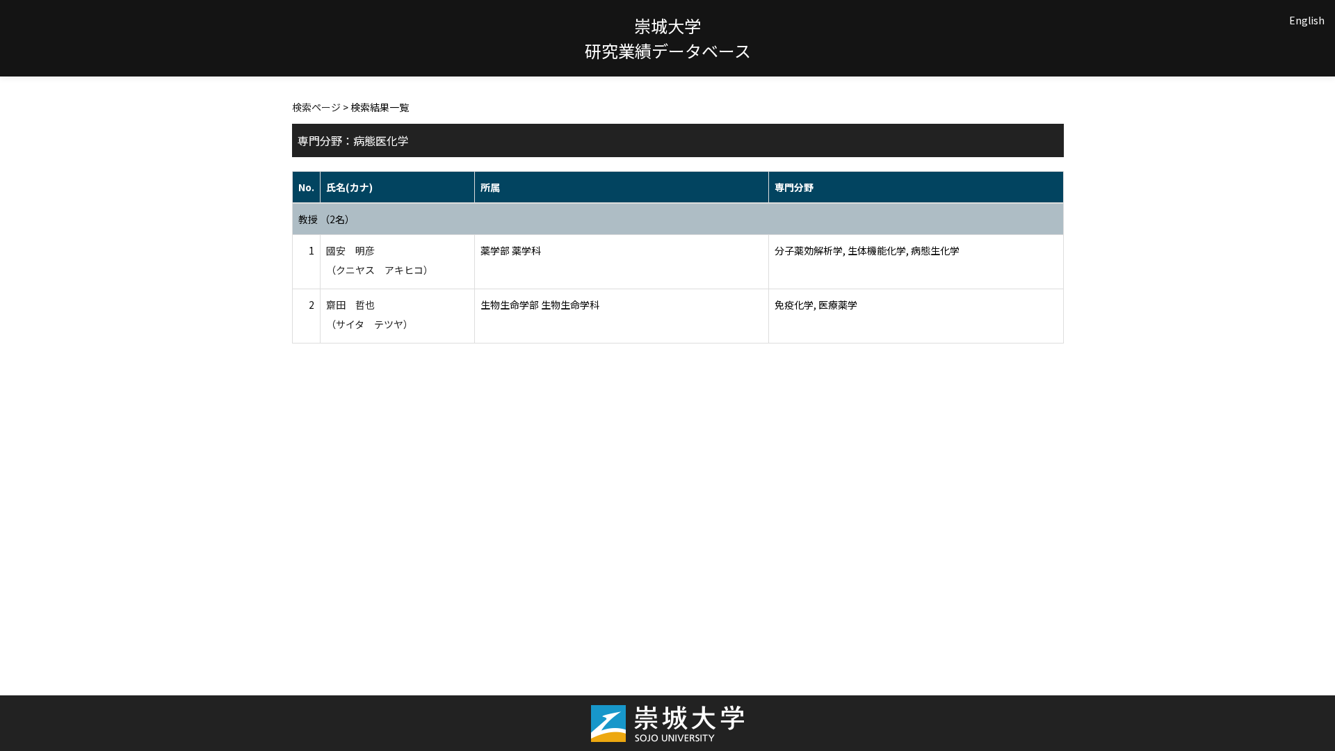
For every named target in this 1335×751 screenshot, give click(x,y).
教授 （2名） (326, 219)
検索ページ (316, 107)
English (1307, 20)
